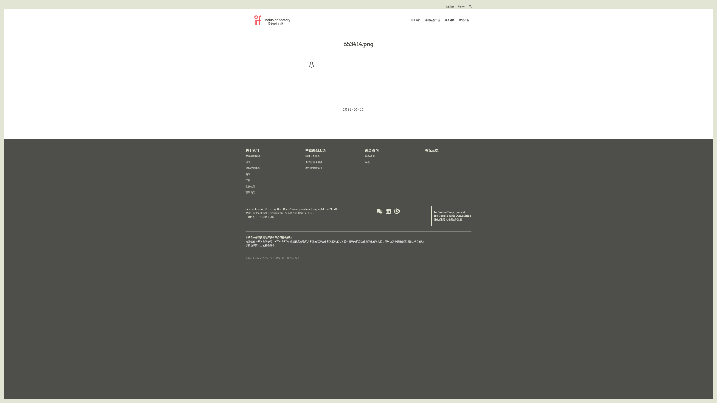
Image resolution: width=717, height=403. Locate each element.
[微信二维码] (379, 211)
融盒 (367, 162)
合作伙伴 (250, 186)
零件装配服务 (312, 156)
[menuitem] (450, 6)
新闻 (248, 174)
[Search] (470, 6)
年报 (248, 180)
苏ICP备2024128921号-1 (260, 258)
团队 (248, 162)
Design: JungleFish (287, 258)
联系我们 (450, 6)
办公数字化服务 (313, 162)
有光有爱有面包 (313, 168)
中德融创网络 (253, 156)
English (461, 6)
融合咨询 (370, 156)
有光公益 (432, 150)
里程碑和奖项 (253, 168)
